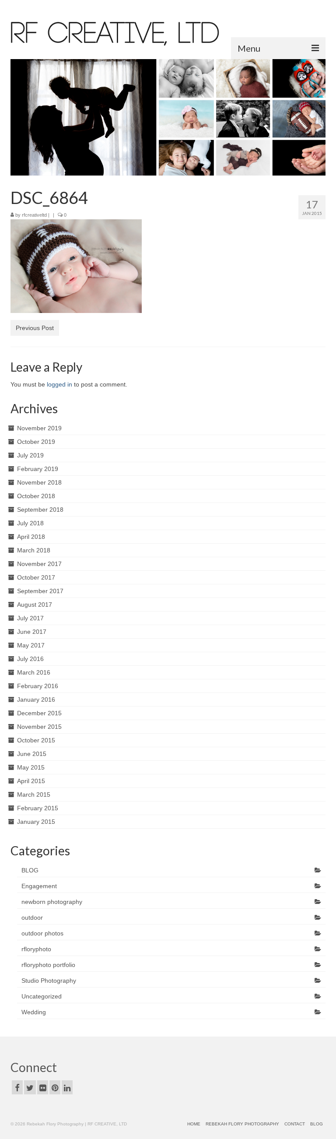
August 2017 (34, 604)
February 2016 (37, 685)
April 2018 (31, 536)
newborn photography (51, 901)
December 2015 (39, 713)
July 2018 (30, 523)
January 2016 (36, 699)
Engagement (39, 885)
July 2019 (30, 455)
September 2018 (40, 509)
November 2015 (39, 726)
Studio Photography (48, 980)
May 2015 (31, 767)
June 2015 (31, 753)
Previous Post (35, 327)
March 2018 (33, 550)
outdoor (32, 917)
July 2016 (30, 658)
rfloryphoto (36, 949)
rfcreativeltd (34, 215)
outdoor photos (42, 933)
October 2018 (36, 495)
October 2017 (36, 577)
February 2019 (37, 468)
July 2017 (30, 618)
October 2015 (36, 740)
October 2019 (36, 441)
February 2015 (37, 808)
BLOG (29, 870)
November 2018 (39, 482)
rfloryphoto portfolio (48, 964)
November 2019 (39, 428)
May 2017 (31, 645)
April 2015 (31, 780)
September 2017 (40, 590)
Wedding (33, 1012)
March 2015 (33, 794)
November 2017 (39, 563)
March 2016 (33, 672)
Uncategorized (41, 996)
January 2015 (36, 821)
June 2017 (31, 631)
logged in (59, 384)
